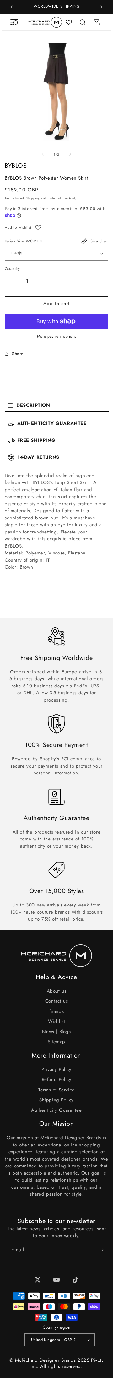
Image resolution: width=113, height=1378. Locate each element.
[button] (14, 22)
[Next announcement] (101, 7)
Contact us (56, 1001)
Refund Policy (57, 1079)
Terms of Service (56, 1089)
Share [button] (18, 353)
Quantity (12, 269)
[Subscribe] (101, 1250)
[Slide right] (70, 154)
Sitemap (56, 1041)
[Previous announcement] (12, 7)
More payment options (56, 336)
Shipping (33, 198)
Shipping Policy (56, 1099)
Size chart (99, 241)
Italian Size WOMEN (23, 241)
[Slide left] (43, 154)
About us (57, 991)
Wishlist (56, 1021)
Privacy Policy (56, 1069)
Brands (56, 1011)
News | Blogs (56, 1031)
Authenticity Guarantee (56, 1110)
